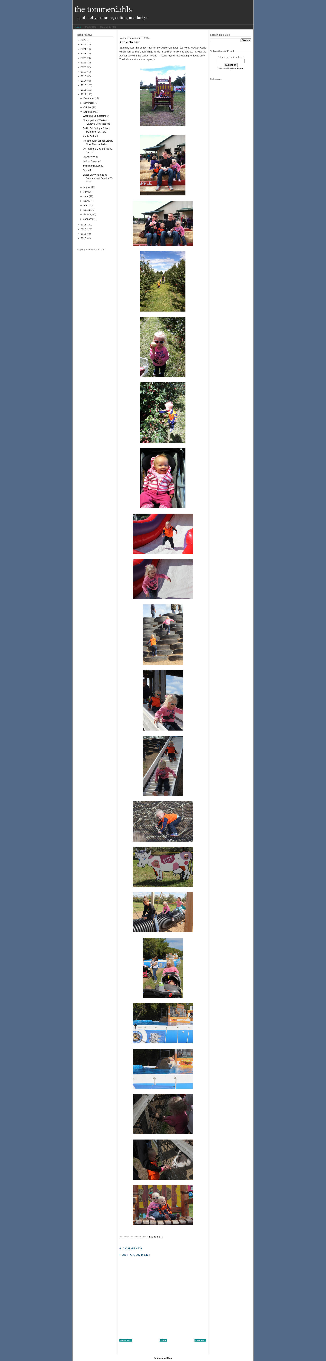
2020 (83, 67)
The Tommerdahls (103, 8)
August (87, 187)
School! (87, 170)
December (88, 98)
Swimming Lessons (93, 165)
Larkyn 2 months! (92, 161)
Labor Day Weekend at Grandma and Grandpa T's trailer (98, 178)
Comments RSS (108, 27)
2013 (83, 224)
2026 (83, 40)
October (87, 107)
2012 (83, 229)
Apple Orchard (90, 136)
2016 (83, 85)
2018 (83, 76)
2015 (83, 90)
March (86, 210)
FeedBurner (237, 68)
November (88, 103)
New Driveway (90, 156)
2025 (83, 44)
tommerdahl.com (163, 1358)
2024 (83, 49)
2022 (83, 58)
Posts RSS (90, 27)
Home (78, 27)
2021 (83, 62)
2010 (83, 238)
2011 (83, 233)
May (85, 201)
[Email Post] (160, 1236)
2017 (83, 80)
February (88, 214)
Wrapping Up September (95, 116)
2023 (83, 53)
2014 (83, 94)
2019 (83, 71)
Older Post (200, 1340)
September (89, 112)
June (85, 196)
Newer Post (125, 1340)
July (85, 192)
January (87, 219)
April (85, 205)
